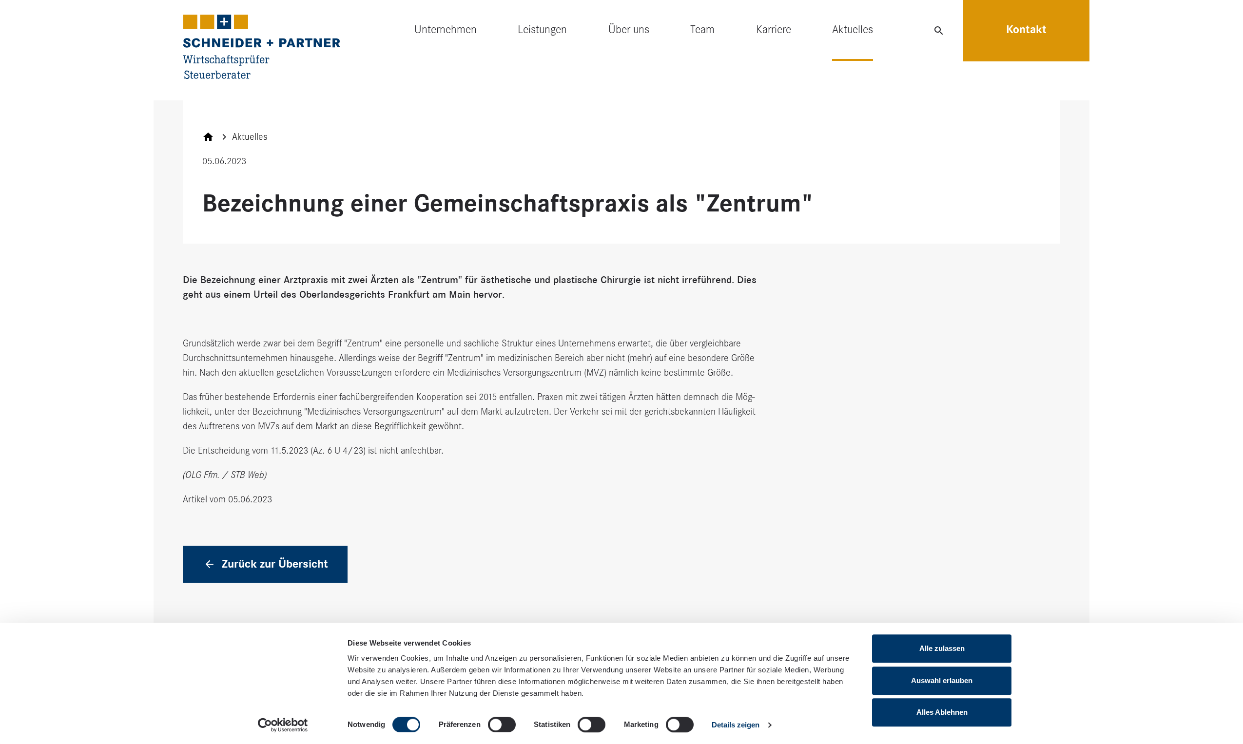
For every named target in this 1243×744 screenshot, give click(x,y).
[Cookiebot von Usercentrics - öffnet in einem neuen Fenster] (283, 725)
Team (702, 29)
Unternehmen (445, 29)
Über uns (628, 29)
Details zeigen (735, 725)
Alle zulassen (942, 648)
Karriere (773, 29)
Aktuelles (852, 29)
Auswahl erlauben (941, 680)
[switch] (502, 724)
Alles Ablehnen (942, 712)
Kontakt (1026, 29)
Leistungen (542, 29)
